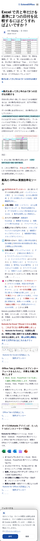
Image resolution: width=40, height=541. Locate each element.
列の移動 (8, 243)
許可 (10, 536)
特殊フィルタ (16, 271)
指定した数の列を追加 (27, 240)
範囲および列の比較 (14, 246)
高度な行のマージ (28, 304)
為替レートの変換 (23, 301)
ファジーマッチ (30, 224)
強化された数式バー (26, 253)
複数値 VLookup (22, 221)
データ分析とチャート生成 (20, 198)
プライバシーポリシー (12, 531)
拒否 (27, 536)
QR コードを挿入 (24, 295)
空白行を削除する (28, 208)
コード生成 (18, 195)
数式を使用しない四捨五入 (24, 214)
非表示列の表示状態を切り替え (25, 243)
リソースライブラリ (18, 259)
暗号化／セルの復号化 (22, 265)
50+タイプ (22, 287)
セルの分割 (9, 307)
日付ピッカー (18, 262)
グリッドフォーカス (22, 250)
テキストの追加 (14, 284)
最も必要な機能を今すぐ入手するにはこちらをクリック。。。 (19, 340)
